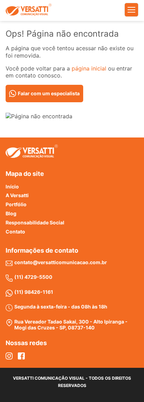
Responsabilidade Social (35, 222)
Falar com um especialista (49, 93)
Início (12, 186)
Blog (11, 213)
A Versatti (17, 195)
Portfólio (16, 204)
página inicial (89, 68)
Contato (15, 231)
